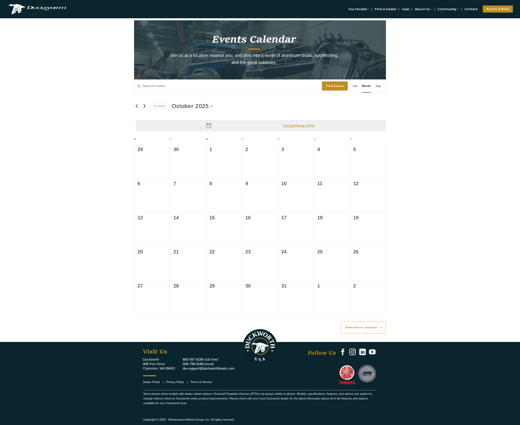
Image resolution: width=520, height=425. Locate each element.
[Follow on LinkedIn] (362, 352)
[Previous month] (136, 106)
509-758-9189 (193, 364)
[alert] (261, 125)
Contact (471, 9)
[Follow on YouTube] (372, 352)
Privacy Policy (175, 382)
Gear (406, 9)
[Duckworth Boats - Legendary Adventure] (37, 9)
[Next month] (144, 106)
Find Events (335, 86)
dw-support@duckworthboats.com (208, 368)
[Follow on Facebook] (342, 352)
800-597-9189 (193, 359)
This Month (159, 106)
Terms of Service (201, 382)
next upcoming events (298, 125)
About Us (422, 9)
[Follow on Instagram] (352, 352)
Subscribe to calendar (361, 327)
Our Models (357, 9)
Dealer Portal (151, 382)
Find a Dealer (385, 9)
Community (447, 9)
